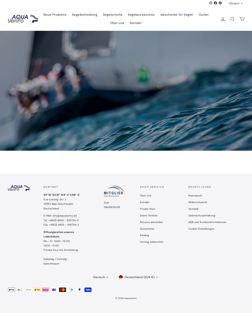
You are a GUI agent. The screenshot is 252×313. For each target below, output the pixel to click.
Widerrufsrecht (197, 202)
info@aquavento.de (65, 215)
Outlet (204, 15)
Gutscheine (147, 228)
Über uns (117, 23)
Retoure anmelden (151, 222)
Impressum (195, 195)
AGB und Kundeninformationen (207, 222)
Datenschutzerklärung (201, 215)
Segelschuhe (112, 15)
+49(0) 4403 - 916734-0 (64, 220)
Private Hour (147, 208)
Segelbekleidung (84, 15)
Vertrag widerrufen (151, 241)
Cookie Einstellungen (201, 228)
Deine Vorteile (148, 215)
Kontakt (136, 23)
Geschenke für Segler (176, 15)
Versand (193, 208)
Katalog (144, 235)
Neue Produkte (54, 15)
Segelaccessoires (141, 15)
